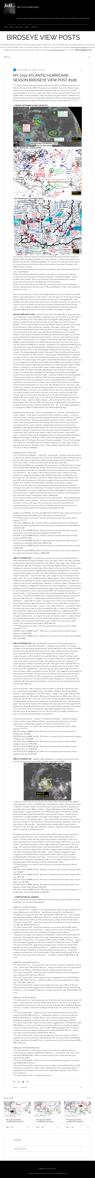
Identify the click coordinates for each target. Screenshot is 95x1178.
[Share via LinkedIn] (23, 1082)
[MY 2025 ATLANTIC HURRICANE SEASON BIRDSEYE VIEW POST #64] (17, 1108)
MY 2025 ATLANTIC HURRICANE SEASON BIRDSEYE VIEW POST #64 (16, 1121)
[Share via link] (28, 1082)
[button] (89, 57)
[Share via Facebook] (14, 1082)
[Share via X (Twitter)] (18, 1082)
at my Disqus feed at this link (56, 50)
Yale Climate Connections (79, 47)
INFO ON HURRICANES (28, 7)
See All (89, 1098)
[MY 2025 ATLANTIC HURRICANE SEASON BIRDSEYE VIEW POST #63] (47, 1108)
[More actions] (81, 70)
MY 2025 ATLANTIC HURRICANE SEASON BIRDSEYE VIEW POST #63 (46, 1121)
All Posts (7, 57)
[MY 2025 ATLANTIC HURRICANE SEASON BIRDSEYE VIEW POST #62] (77, 1108)
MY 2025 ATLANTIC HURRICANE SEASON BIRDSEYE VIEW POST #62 (76, 1121)
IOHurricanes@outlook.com (83, 50)
